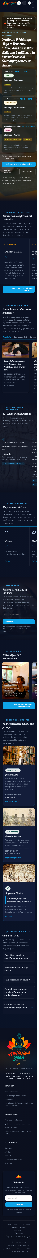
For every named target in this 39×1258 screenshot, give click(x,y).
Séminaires (9, 1100)
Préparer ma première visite (19, 164)
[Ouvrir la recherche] (19, 3)
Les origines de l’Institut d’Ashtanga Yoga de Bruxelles (19, 1104)
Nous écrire (27, 172)
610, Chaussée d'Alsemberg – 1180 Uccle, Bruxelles (18, 157)
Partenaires (18, 1230)
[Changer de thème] (24, 3)
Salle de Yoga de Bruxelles (15, 1096)
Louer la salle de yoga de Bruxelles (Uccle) (18, 1132)
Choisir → (8, 561)
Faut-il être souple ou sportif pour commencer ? (17, 956)
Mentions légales (19, 1227)
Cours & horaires (11, 1092)
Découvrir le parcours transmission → (22, 706)
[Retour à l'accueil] (9, 3)
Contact (8, 1156)
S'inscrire (9, 622)
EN (33, 3)
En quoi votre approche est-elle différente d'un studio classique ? (15, 992)
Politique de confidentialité (19, 1224)
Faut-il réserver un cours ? (17, 980)
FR (29, 3)
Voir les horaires (7, 172)
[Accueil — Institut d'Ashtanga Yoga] (19, 1047)
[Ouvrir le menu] (33, 8)
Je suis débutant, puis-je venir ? (16, 968)
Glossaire (8, 1148)
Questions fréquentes (13, 1160)
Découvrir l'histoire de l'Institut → (22, 289)
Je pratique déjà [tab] (20, 337)
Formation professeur (13, 1120)
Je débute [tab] (7, 337)
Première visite (11, 1128)
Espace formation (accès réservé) (19, 1124)
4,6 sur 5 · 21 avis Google (20, 1237)
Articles (8, 1152)
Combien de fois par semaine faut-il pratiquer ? (16, 1007)
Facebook (19, 1233)
